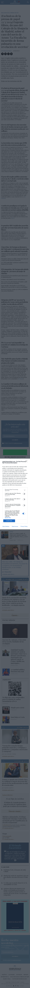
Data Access (15, 526)
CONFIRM (9, 520)
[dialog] (15, 494)
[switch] (24, 494)
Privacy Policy (24, 526)
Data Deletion (5, 526)
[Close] (26, 461)
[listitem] (15, 490)
